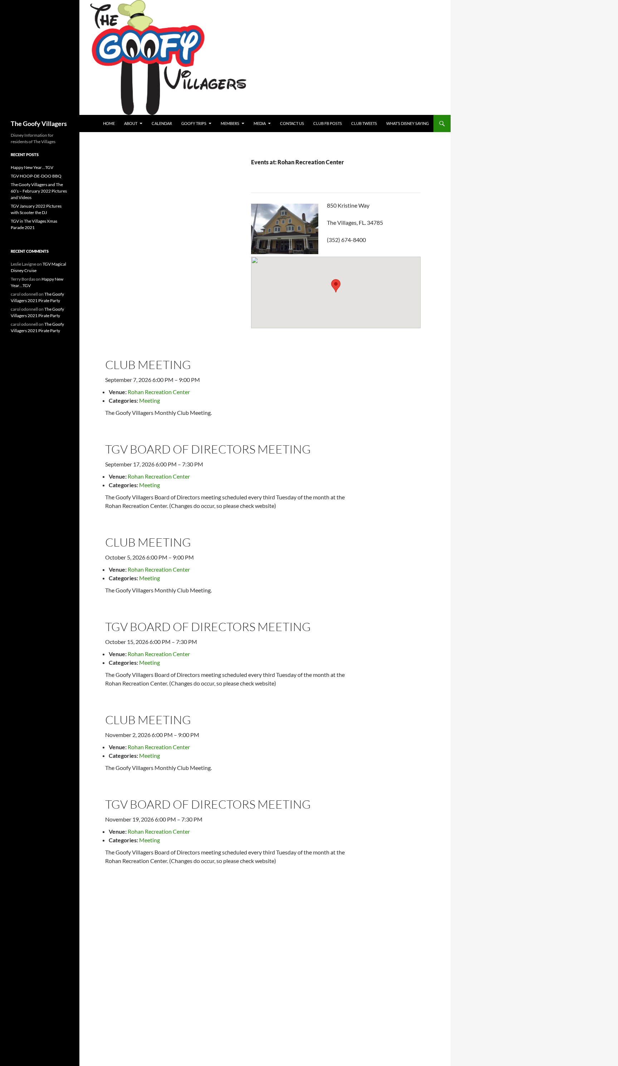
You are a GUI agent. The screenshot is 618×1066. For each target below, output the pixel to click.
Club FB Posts (327, 123)
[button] (335, 285)
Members (230, 123)
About (130, 123)
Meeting (149, 400)
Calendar (162, 123)
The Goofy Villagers (39, 123)
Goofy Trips (193, 123)
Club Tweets (364, 123)
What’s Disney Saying (407, 123)
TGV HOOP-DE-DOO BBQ (36, 176)
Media (260, 123)
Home (109, 123)
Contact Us (292, 123)
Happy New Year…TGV (32, 167)
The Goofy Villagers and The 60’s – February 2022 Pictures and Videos (39, 191)
